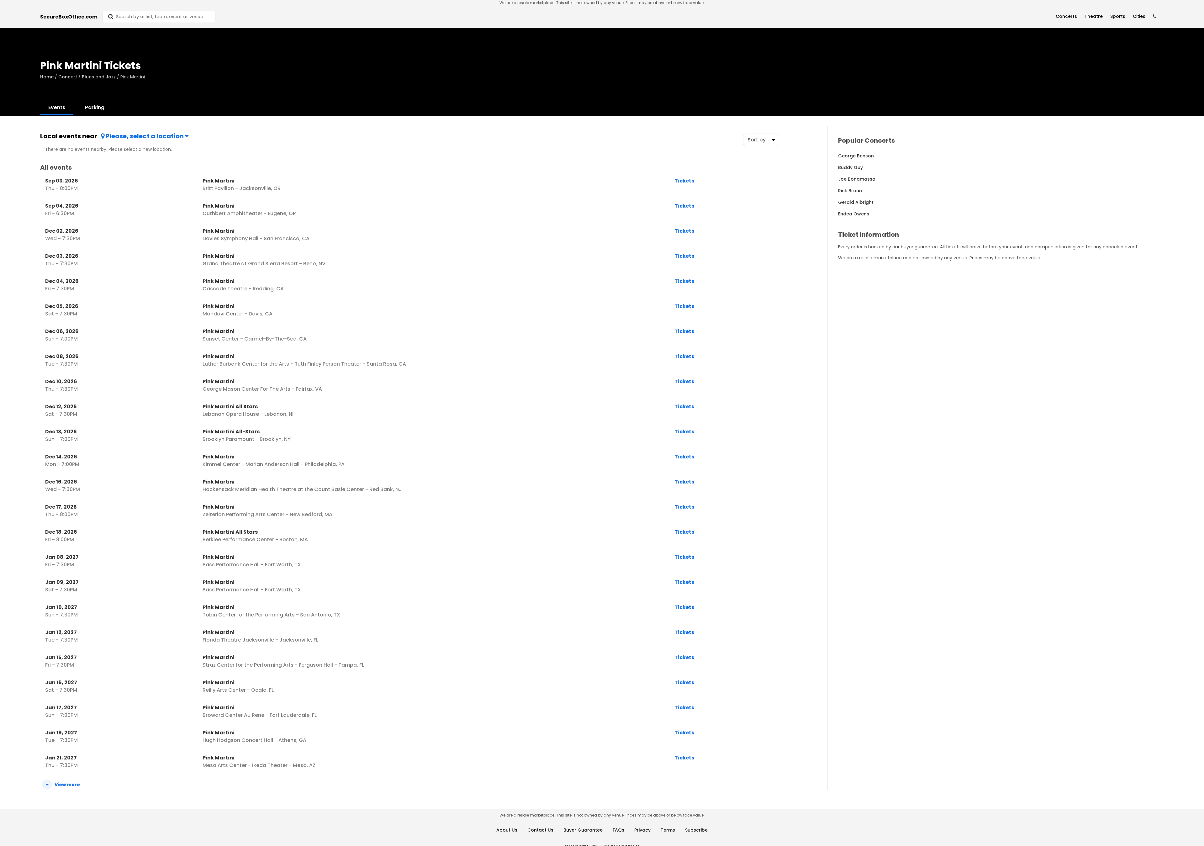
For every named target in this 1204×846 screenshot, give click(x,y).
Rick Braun (850, 191)
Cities (1139, 16)
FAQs (618, 830)
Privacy (642, 830)
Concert (67, 77)
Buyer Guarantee (583, 830)
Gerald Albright (856, 202)
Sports (1117, 16)
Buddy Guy (850, 167)
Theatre (1094, 16)
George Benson (856, 156)
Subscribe (696, 830)
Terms (668, 830)
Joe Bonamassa (856, 179)
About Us (506, 830)
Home (47, 77)
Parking (94, 107)
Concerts (1066, 16)
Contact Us (540, 830)
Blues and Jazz (99, 77)
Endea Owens (853, 214)
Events (56, 107)
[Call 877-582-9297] (1154, 16)
